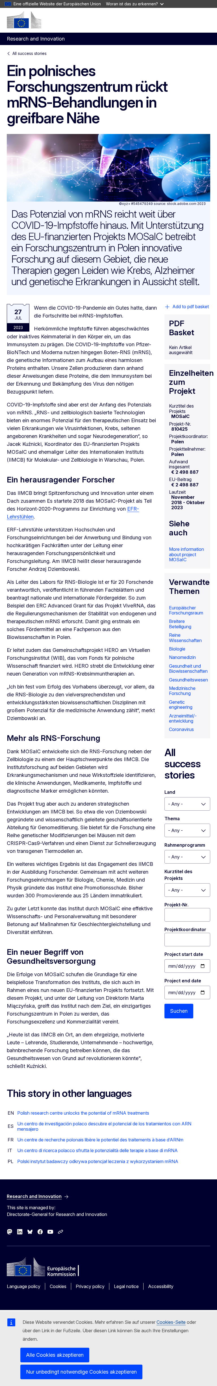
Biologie (177, 649)
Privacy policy (90, 1286)
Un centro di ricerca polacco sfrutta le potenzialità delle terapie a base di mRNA (97, 1150)
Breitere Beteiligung (180, 623)
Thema (172, 818)
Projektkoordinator (185, 929)
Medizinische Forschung (182, 690)
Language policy (23, 1286)
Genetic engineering (180, 704)
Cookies (58, 1286)
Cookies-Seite (171, 1322)
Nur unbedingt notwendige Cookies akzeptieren (81, 1372)
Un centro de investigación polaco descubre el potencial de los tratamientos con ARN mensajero (104, 1126)
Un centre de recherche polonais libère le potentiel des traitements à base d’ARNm (100, 1140)
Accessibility (160, 1286)
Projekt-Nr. (176, 904)
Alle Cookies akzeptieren (55, 1355)
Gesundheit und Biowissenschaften (188, 668)
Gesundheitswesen (188, 680)
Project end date (182, 980)
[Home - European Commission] (24, 19)
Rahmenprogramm (184, 845)
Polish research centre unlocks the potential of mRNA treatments (83, 1113)
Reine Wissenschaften (185, 637)
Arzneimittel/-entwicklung (183, 718)
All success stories (29, 53)
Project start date (183, 954)
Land (169, 792)
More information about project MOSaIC (186, 554)
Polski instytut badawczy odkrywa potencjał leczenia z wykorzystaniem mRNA (97, 1161)
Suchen (179, 1011)
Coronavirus (181, 729)
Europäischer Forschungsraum (186, 610)
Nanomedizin (182, 657)
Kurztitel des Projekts (179, 875)
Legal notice (126, 1286)
